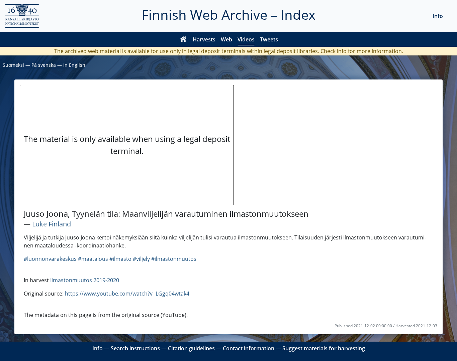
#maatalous (93, 258)
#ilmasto (120, 258)
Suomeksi (13, 65)
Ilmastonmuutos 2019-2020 (84, 280)
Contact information (248, 348)
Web (226, 39)
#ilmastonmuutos (173, 258)
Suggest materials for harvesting (323, 348)
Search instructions (135, 348)
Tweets (269, 39)
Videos (246, 39)
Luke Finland (51, 223)
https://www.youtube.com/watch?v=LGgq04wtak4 (127, 293)
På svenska (43, 65)
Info (438, 16)
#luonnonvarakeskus (50, 258)
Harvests (204, 39)
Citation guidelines (191, 348)
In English (74, 65)
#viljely (141, 258)
